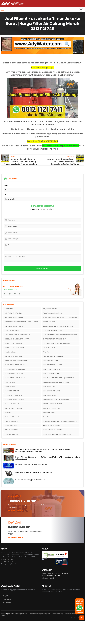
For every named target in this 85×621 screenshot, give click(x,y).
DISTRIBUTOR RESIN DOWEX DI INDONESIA (57, 343)
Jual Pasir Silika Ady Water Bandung (56, 382)
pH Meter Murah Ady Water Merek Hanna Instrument (61, 421)
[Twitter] (79, 618)
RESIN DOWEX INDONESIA (51, 425)
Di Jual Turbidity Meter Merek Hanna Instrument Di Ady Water (61, 335)
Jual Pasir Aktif (10, 382)
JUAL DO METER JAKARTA (51, 369)
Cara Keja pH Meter (12, 330)
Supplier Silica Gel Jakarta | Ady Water (31, 465)
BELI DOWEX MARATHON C (14, 326)
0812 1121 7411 (8, 559)
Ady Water (9, 309)
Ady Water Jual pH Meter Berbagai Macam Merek (61, 317)
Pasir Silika (46, 417)
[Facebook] (71, 618)
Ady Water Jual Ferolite (13, 313)
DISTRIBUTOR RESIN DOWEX (14, 343)
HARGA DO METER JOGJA (13, 356)
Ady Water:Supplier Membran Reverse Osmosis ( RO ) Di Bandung (23, 322)
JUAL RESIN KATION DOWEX (14, 395)
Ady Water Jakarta (50, 309)
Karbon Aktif (8, 602)
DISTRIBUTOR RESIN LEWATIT (14, 348)
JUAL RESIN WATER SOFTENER (14, 400)
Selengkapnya (14, 511)
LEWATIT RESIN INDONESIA (13, 408)
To (5, 195)
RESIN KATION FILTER (11, 430)
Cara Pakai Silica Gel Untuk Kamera (17, 335)
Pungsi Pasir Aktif (11, 425)
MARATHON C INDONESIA (51, 408)
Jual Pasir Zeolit (10, 386)
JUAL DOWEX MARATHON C (52, 374)
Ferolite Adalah (10, 352)
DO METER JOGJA (49, 348)
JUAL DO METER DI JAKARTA (52, 365)
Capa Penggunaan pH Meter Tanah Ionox (58, 326)
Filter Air (46, 352)
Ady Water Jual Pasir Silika (52, 313)
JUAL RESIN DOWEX (49, 386)
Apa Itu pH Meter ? (50, 322)
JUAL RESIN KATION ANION (52, 391)
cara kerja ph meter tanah (52, 330)
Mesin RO (8, 413)
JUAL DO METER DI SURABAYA (15, 369)
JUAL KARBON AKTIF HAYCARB (15, 378)
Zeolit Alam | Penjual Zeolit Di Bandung (57, 434)
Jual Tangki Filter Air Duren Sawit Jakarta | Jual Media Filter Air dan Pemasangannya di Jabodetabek (43, 450)
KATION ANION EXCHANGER (52, 404)
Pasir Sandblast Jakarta (13, 417)
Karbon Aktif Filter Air (12, 404)
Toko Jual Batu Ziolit (12, 434)
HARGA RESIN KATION (50, 361)
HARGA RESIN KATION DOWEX (15, 365)
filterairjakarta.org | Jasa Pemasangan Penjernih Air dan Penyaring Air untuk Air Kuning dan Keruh (40, 615)
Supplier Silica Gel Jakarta (52, 430)
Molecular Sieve (49, 413)
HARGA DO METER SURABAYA (53, 356)
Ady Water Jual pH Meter (14, 317)
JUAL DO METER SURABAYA (14, 374)
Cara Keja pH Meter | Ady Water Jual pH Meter (34, 472)
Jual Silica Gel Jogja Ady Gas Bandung (57, 400)
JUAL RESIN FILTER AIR (12, 391)
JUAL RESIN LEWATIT (50, 395)
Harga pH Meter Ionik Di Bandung (17, 361)
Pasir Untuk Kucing (11, 421)
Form (6, 185)
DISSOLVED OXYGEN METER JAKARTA (17, 339)
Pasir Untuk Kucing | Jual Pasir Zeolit (30, 480)
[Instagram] (75, 618)
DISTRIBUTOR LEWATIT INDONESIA (54, 339)
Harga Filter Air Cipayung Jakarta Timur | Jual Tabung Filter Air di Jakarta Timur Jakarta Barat (48, 458)
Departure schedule (42, 206)
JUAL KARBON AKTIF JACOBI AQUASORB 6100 (58, 378)
